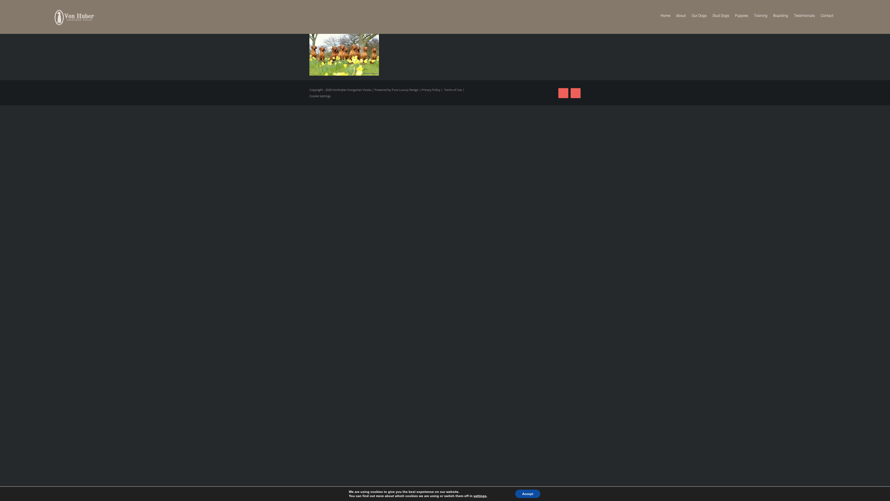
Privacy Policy (431, 90)
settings (480, 496)
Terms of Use (453, 90)
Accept (527, 494)
